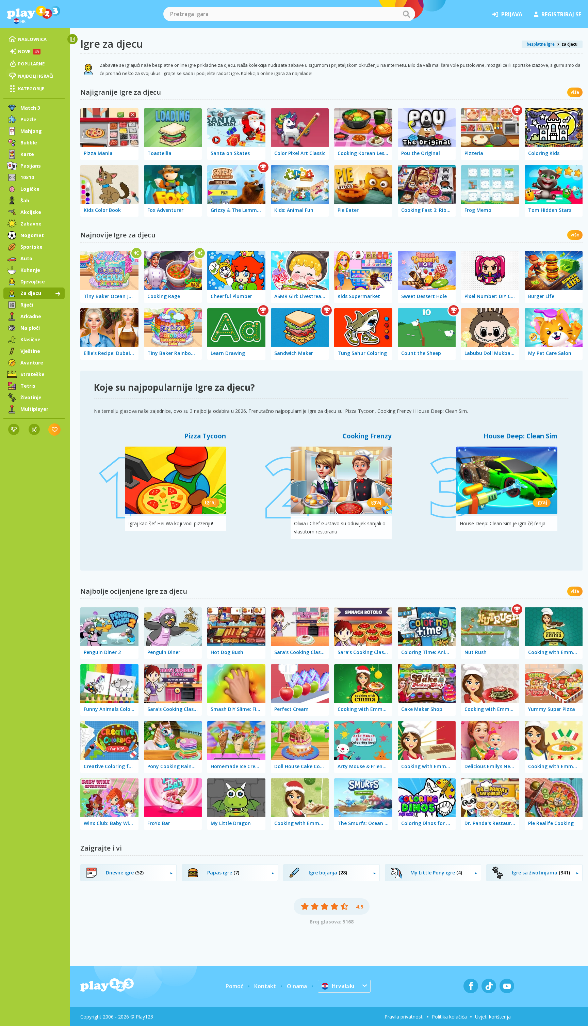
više (575, 92)
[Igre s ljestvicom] (13, 429)
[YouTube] (507, 986)
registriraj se (561, 14)
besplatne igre (541, 44)
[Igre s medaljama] (34, 429)
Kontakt (265, 986)
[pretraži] (406, 14)
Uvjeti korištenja (493, 1016)
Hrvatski (343, 986)
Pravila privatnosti (404, 1016)
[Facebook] (470, 986)
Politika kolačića (449, 1016)
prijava (511, 14)
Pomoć (234, 986)
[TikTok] (488, 986)
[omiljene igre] (54, 429)
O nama (297, 986)
